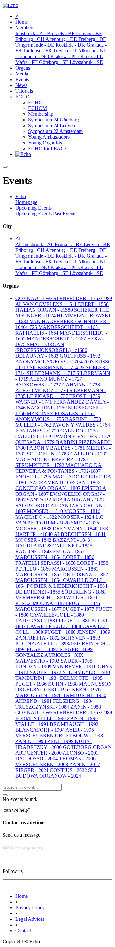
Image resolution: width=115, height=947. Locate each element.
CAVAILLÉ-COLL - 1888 (54, 626)
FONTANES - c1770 (37, 430)
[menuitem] (21, 22)
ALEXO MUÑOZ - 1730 (42, 390)
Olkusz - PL (90, 267)
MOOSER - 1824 (77, 517)
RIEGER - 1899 (76, 649)
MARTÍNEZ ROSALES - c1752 (61, 413)
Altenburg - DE (61, 250)
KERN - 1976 (86, 689)
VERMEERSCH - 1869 (40, 597)
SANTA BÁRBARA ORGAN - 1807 (66, 499)
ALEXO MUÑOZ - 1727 (55, 379)
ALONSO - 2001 (80, 753)
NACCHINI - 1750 (47, 407)
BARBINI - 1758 (83, 419)
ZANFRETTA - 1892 (38, 637)
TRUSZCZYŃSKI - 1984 (42, 707)
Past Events (64, 213)
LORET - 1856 (78, 557)
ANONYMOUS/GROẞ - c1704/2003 (55, 361)
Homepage (26, 202)
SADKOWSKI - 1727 (38, 384)
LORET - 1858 (92, 563)
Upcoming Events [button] (33, 208)
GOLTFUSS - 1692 (80, 356)
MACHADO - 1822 (36, 517)
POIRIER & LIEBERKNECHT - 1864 (67, 586)
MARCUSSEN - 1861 (75, 568)
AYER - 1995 (79, 730)
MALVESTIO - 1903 (38, 661)
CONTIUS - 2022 (69, 770)
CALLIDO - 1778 (79, 430)
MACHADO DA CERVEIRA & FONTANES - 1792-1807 (58, 468)
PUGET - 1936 (31, 684)
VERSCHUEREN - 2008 (42, 764)
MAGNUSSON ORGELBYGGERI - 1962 (63, 686)
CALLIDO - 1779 (34, 436)
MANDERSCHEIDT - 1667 (57, 338)
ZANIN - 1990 (82, 718)
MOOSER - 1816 (82, 511)
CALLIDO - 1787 (89, 453)
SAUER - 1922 (46, 672)
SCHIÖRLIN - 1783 (48, 453)
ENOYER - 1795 (33, 476)
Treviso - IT (65, 261)
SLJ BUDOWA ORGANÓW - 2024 (55, 773)
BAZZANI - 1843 (71, 540)
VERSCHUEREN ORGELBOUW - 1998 (59, 735)
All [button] (18, 238)
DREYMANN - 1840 (76, 528)
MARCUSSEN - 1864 (39, 580)
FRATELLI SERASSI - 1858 (46, 563)
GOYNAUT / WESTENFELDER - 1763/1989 (63, 712)
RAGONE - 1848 (34, 551)
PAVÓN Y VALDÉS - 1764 (81, 425)
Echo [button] (20, 196)
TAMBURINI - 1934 (37, 678)
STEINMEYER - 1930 (86, 672)
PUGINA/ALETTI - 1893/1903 (48, 643)
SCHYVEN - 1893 (80, 637)
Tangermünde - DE (35, 256)
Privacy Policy (30, 907)
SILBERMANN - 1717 (51, 373)
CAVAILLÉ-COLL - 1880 (57, 614)
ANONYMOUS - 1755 (40, 419)
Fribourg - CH (30, 250)
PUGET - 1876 (84, 603)
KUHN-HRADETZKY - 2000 (53, 744)
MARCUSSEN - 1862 (39, 574)
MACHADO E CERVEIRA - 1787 (51, 459)
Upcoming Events (34, 213)
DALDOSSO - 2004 (37, 758)
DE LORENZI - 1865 (38, 591)
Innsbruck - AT (39, 244)
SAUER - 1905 (76, 661)
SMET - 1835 (85, 522)
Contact (23, 930)
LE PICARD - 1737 (48, 396)
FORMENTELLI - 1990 (41, 718)
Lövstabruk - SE (86, 273)
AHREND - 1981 (34, 701)
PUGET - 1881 (75, 620)
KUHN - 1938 (63, 684)
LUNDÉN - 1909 (34, 666)
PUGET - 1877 (79, 609)
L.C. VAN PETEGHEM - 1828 (60, 519)
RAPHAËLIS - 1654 (37, 333)
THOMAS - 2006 (77, 758)
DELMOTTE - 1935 (81, 678)
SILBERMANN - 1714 (54, 367)
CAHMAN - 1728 (81, 384)
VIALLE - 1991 (32, 724)
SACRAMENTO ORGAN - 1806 (65, 482)
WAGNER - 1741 (34, 402)
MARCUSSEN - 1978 (39, 695)
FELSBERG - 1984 (73, 701)
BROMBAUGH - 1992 (74, 724)
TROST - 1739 (84, 396)
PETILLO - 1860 (33, 568)
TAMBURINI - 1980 (84, 695)
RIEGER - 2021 (32, 770)
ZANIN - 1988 (85, 707)
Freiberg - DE (92, 250)
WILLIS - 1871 (82, 597)
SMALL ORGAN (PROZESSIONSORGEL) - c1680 (51, 347)
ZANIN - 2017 (84, 764)
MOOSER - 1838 (34, 528)
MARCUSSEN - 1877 (39, 609)
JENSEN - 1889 (93, 632)
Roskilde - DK (71, 256)
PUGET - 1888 (60, 632)
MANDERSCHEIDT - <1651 (69, 327)
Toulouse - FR (38, 261)
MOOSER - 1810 (45, 511)
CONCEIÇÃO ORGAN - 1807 (48, 488)
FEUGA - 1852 (69, 551)
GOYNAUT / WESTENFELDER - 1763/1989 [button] (63, 298)
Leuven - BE (97, 244)
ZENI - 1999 (61, 741)
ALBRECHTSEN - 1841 (80, 534)
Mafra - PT (27, 273)
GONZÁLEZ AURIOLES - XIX (49, 655)
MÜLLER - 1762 (33, 425)
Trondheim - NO (32, 267)
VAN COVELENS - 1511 (50, 304)
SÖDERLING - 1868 (84, 591)
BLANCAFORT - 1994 (40, 730)
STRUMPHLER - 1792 (40, 465)
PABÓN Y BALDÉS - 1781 (56, 448)
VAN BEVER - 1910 (75, 666)
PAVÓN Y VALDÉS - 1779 (82, 436)
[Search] (5, 795)
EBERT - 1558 (93, 304)
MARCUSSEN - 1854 (39, 557)
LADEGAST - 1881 (37, 620)
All (19, 244)
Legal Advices (29, 919)
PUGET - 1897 (43, 649)
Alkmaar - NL (92, 261)
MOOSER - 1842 (34, 540)
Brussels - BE (69, 244)
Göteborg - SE (54, 273)
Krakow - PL (64, 267)
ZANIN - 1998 (31, 741)
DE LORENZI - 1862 (85, 574)
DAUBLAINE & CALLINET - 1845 (53, 545)
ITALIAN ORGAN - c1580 (44, 310)
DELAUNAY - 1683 (37, 356)
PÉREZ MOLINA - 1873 (42, 603)
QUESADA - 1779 (35, 442)
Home (21, 896)
